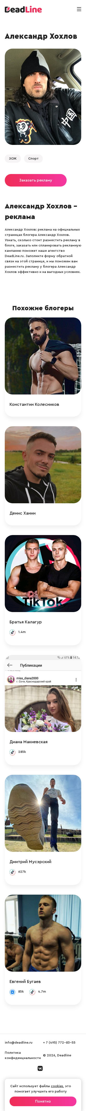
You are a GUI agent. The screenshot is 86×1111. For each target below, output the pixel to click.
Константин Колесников (34, 404)
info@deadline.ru (18, 1042)
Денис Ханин (23, 513)
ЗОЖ (13, 158)
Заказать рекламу (35, 180)
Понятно (43, 1101)
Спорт (33, 158)
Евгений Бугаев (25, 981)
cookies (57, 1086)
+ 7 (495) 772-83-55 (59, 1042)
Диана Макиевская (29, 742)
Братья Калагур (26, 622)
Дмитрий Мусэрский (30, 861)
